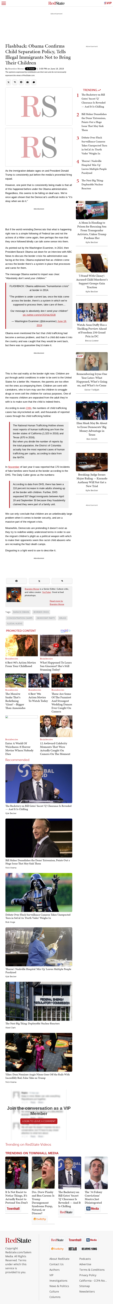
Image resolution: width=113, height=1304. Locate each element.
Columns (54, 1297)
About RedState (59, 1259)
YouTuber (46, 592)
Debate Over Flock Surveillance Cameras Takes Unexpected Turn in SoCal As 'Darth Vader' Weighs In (37, 916)
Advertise (85, 1264)
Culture (54, 1291)
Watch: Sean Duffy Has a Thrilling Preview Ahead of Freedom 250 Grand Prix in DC (92, 330)
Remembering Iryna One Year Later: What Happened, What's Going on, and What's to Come (91, 379)
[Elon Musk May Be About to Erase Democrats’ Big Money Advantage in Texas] (92, 410)
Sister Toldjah (91, 389)
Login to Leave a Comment (38, 1121)
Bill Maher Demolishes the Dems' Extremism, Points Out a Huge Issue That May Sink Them (37, 861)
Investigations (58, 1280)
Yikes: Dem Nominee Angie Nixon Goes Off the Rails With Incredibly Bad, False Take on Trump (37, 1076)
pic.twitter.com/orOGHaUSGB (39, 315)
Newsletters (87, 1291)
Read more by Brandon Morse (57, 602)
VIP (51, 1275)
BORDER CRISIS (41, 612)
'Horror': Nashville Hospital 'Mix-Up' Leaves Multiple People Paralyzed (38, 970)
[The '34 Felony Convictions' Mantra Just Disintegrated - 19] (96, 1173)
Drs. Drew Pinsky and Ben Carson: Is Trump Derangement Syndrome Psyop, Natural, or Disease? (43, 1202)
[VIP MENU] (108, 3)
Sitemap (84, 1286)
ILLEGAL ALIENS (14, 623)
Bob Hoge (10, 922)
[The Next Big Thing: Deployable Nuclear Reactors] (38, 1001)
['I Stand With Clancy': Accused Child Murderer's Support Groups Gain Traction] (92, 263)
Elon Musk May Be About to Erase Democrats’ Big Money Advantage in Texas (92, 429)
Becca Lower (92, 340)
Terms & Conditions (92, 1269)
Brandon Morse (16, 69)
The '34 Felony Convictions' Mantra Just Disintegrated (93, 1197)
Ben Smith (92, 439)
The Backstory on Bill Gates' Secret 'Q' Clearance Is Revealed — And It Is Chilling (38, 807)
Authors (54, 1269)
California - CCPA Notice (93, 1280)
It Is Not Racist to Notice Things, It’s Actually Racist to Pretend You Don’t (16, 1197)
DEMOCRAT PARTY (46, 618)
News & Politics (59, 1286)
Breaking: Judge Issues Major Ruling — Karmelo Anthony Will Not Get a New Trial (92, 480)
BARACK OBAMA (21, 612)
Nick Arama (10, 868)
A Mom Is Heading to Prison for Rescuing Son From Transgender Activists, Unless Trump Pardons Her (91, 230)
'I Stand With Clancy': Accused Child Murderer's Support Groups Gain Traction (92, 281)
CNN (28, 408)
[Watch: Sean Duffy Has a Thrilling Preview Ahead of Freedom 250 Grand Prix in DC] (92, 312)
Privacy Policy (87, 1275)
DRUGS (62, 618)
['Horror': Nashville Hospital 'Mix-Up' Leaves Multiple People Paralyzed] (38, 946)
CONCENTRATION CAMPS (20, 618)
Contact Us (56, 1264)
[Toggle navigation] (3, 3)
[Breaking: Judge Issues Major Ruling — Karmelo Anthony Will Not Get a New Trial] (92, 461)
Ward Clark (10, 1028)
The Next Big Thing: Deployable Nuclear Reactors (32, 1023)
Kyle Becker (10, 813)
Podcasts (85, 1259)
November (13, 467)
